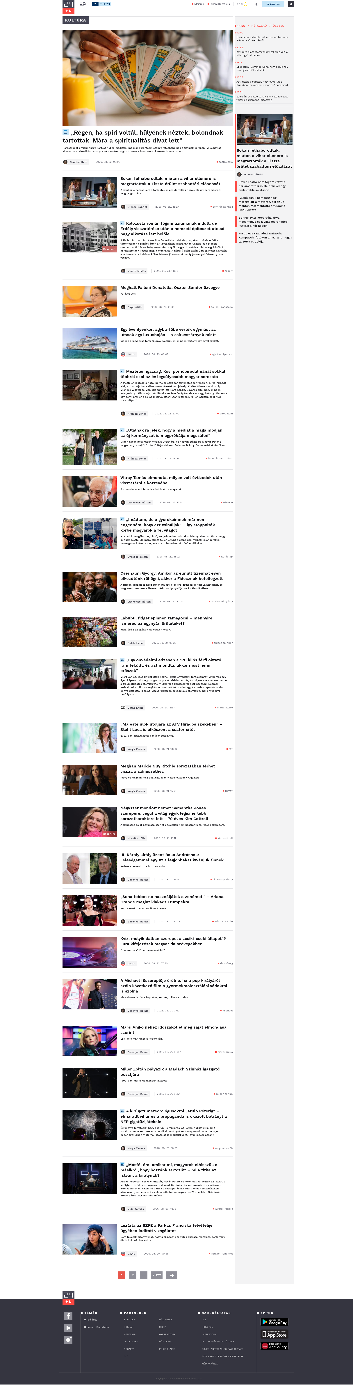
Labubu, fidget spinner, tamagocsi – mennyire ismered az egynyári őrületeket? (166, 621)
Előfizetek (273, 4)
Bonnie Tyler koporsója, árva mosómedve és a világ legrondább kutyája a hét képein (263, 221)
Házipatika (165, 1319)
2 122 (157, 1275)
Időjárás (199, 4)
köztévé (228, 502)
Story (162, 1327)
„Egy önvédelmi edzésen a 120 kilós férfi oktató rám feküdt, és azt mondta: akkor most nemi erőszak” (170, 665)
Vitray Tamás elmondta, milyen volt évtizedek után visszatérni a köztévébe (171, 480)
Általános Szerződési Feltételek (223, 1356)
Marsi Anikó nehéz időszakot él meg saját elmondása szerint (173, 1030)
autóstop (227, 556)
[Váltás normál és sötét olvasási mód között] (257, 4)
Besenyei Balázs (138, 879)
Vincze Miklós (137, 271)
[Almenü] (83, 4)
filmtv (229, 790)
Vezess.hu (130, 1334)
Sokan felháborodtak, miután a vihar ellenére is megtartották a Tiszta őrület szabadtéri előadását (170, 181)
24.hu (131, 354)
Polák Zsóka (135, 643)
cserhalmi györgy (222, 601)
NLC (126, 1356)
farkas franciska (222, 1253)
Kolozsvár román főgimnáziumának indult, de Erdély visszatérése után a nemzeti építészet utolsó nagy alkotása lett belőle (172, 228)
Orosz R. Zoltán (138, 556)
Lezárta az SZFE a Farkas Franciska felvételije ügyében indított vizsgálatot (166, 1228)
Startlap (129, 1319)
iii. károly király (223, 879)
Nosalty (129, 1349)
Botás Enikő (135, 707)
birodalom (226, 413)
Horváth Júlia (136, 838)
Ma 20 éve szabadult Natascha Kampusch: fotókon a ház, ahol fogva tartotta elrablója (265, 237)
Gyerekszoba (167, 1334)
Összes (278, 25)
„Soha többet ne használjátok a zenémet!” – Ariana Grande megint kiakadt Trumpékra (172, 899)
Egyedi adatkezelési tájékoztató (222, 1349)
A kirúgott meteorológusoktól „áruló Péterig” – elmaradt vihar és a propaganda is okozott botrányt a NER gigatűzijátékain (173, 1116)
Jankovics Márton (139, 502)
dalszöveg (226, 963)
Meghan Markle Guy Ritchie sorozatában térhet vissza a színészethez (167, 769)
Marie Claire (167, 1349)
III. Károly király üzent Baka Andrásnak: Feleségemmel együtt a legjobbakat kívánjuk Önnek (172, 857)
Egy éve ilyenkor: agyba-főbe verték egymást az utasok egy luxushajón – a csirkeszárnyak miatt (168, 332)
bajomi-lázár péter (220, 458)
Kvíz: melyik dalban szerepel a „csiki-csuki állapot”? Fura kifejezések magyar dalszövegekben (173, 941)
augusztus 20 (224, 1148)
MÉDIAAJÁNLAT (210, 1363)
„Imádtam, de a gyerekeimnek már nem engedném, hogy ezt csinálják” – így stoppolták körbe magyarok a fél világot (167, 524)
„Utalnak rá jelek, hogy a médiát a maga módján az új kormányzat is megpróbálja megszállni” (171, 433)
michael (227, 1010)
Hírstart (129, 1327)
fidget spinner (223, 642)
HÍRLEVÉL (207, 1327)
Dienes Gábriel (137, 206)
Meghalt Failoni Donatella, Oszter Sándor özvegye (170, 287)
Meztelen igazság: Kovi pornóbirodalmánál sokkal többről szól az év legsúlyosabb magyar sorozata (172, 374)
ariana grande (224, 921)
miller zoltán (224, 1093)
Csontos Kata (78, 162)
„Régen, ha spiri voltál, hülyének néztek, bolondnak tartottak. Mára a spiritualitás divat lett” (143, 136)
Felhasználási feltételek (218, 1341)
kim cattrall (225, 838)
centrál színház (223, 206)
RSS (204, 1319)
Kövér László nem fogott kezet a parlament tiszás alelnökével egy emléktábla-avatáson (262, 186)
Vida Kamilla (136, 1208)
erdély (229, 270)
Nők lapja (165, 1341)
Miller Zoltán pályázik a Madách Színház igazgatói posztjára (170, 1072)
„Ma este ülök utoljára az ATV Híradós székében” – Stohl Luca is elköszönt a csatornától (171, 727)
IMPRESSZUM (209, 1334)
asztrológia (226, 161)
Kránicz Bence (137, 413)
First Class (131, 1341)
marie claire (225, 707)
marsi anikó (225, 1051)
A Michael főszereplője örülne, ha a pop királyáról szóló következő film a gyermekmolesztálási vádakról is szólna (173, 985)
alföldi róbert (224, 1208)
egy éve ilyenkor (222, 354)
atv (231, 748)
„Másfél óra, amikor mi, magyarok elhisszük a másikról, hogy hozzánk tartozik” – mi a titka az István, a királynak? (168, 1170)
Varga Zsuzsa (136, 749)
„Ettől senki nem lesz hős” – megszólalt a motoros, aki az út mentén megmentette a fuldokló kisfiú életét (262, 204)
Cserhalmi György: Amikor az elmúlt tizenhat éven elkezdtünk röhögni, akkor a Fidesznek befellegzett (171, 576)
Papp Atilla (135, 307)
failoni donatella (222, 306)
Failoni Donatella (220, 4)
